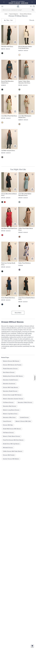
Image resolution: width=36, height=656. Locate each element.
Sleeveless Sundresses (9, 383)
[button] (34, 6)
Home (6, 14)
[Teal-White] (19, 89)
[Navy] (2, 304)
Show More (18, 313)
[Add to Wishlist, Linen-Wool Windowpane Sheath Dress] (32, 97)
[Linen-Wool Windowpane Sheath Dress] (27, 104)
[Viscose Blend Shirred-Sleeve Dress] (9, 182)
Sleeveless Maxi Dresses (9, 406)
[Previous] (4, 2)
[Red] (5, 202)
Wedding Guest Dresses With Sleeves (13, 376)
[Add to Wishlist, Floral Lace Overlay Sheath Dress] (15, 244)
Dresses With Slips (8, 425)
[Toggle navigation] (2, 6)
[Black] (2, 53)
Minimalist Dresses (8, 447)
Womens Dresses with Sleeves (11, 361)
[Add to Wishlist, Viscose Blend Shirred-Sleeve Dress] (15, 175)
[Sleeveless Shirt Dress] (9, 35)
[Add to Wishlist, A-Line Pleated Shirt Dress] (15, 279)
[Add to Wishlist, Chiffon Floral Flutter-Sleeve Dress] (32, 209)
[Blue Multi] (19, 202)
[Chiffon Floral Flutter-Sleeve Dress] (27, 217)
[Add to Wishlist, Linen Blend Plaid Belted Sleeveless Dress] (32, 175)
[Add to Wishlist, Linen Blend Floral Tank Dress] (15, 97)
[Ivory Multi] (19, 237)
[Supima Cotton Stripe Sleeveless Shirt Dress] (27, 70)
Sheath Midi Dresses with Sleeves (12, 428)
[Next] (32, 2)
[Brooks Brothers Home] (18, 6)
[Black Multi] (2, 157)
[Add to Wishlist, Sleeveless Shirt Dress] (15, 28)
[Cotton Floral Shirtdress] (27, 252)
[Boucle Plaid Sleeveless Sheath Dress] (9, 70)
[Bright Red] (2, 235)
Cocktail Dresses (24, 417)
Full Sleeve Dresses (8, 402)
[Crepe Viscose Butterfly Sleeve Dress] (27, 286)
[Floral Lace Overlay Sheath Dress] (9, 252)
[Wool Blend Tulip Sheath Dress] (9, 217)
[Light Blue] (2, 122)
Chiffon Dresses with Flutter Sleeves (12, 451)
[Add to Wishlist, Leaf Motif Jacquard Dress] (15, 132)
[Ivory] (19, 55)
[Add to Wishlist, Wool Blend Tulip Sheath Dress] (15, 209)
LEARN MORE (24, 3)
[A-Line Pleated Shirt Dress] (9, 286)
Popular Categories (13, 14)
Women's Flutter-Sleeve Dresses (11, 436)
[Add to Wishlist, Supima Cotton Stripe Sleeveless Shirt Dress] (32, 62)
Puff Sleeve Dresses (8, 432)
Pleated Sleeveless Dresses (10, 368)
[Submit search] (33, 9)
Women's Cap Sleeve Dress (10, 413)
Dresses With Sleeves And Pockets (12, 365)
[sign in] (31, 6)
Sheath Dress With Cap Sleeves (11, 443)
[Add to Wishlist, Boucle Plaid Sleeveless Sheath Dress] (15, 62)
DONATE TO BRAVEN (14, 3)
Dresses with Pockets (8, 455)
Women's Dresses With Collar (23, 421)
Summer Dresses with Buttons (11, 459)
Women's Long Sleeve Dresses (11, 410)
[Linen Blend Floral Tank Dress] (9, 104)
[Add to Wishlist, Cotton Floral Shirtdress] (32, 244)
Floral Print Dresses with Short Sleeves (13, 440)
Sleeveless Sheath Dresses (10, 391)
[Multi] (2, 89)
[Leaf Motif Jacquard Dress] (9, 139)
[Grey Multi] (19, 124)
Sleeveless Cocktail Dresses (10, 380)
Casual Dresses (7, 421)
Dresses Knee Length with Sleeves (12, 395)
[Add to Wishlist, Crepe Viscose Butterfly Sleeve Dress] (32, 279)
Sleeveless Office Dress (9, 417)
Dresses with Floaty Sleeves (10, 387)
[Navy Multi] (19, 270)
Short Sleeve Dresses (8, 372)
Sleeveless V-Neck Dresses (25, 402)
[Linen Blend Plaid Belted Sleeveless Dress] (27, 182)
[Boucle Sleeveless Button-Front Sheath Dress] (27, 35)
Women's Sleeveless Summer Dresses (13, 398)
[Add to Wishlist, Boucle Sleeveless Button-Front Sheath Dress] (32, 28)
